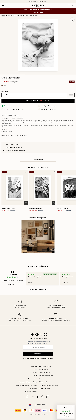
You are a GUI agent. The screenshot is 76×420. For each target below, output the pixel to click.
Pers (35, 369)
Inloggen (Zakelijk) (31, 391)
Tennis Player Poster (30, 15)
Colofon (34, 372)
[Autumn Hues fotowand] (38, 236)
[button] (71, 95)
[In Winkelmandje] (26, 203)
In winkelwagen (38, 101)
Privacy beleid (30, 358)
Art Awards (33, 388)
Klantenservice (43, 369)
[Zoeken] (7, 5)
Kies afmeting (5, 91)
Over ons (34, 366)
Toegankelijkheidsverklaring (28, 382)
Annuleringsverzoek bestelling (48, 385)
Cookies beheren (44, 388)
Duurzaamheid (32, 379)
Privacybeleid (43, 382)
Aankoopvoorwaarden (46, 375)
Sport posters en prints (15, 15)
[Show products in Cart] (73, 5)
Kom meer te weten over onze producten (14, 135)
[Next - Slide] (73, 45)
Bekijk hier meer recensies (38, 289)
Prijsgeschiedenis (6, 131)
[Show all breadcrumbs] (3, 15)
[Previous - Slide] (2, 45)
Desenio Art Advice (45, 366)
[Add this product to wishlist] (72, 19)
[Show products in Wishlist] (69, 5)
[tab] (12, 74)
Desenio (43, 415)
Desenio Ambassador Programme (26, 385)
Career (35, 375)
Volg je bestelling (44, 372)
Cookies (41, 379)
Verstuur (38, 354)
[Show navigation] (3, 5)
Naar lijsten (38, 159)
